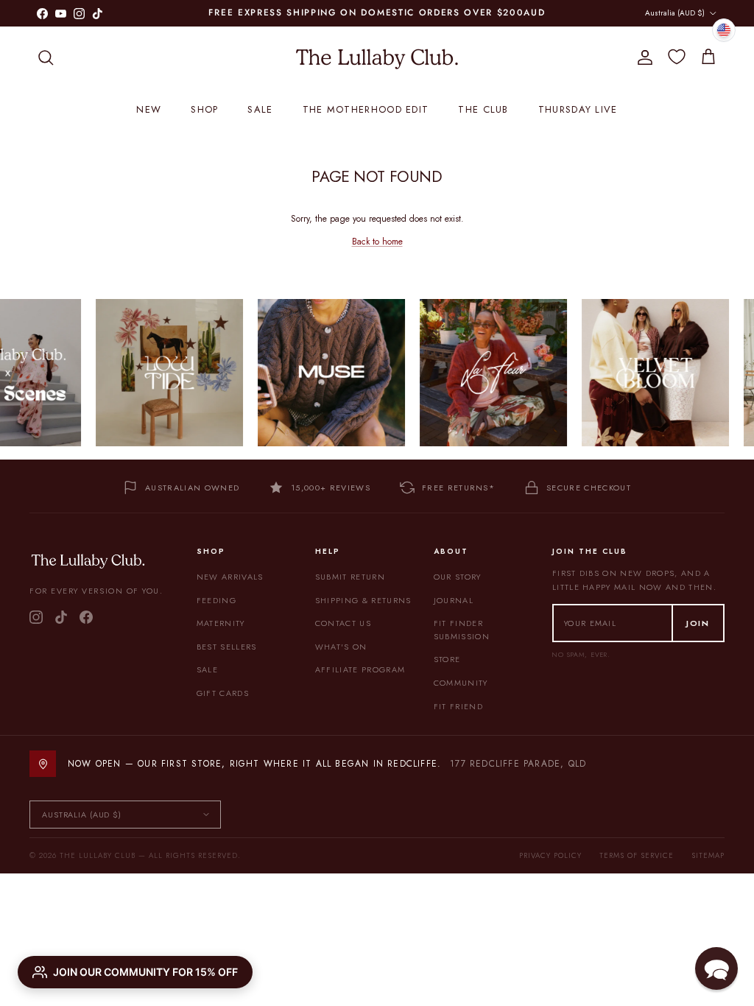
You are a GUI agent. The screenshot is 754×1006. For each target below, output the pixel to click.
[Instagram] (36, 617)
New (148, 109)
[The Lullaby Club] (377, 57)
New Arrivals (230, 577)
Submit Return (350, 577)
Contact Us (343, 623)
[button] (716, 968)
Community (461, 683)
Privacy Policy (550, 855)
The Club (483, 109)
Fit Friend (458, 706)
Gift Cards (223, 693)
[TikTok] (61, 617)
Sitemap (708, 855)
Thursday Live (578, 109)
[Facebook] (86, 617)
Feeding (216, 600)
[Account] (642, 57)
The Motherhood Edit (366, 109)
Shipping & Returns (363, 600)
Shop (204, 109)
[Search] (45, 57)
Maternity (221, 623)
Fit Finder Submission (462, 629)
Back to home (377, 241)
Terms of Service (636, 855)
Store (447, 659)
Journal (453, 600)
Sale (259, 109)
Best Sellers (227, 647)
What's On (341, 647)
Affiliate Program (360, 669)
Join (698, 623)
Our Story (458, 577)
